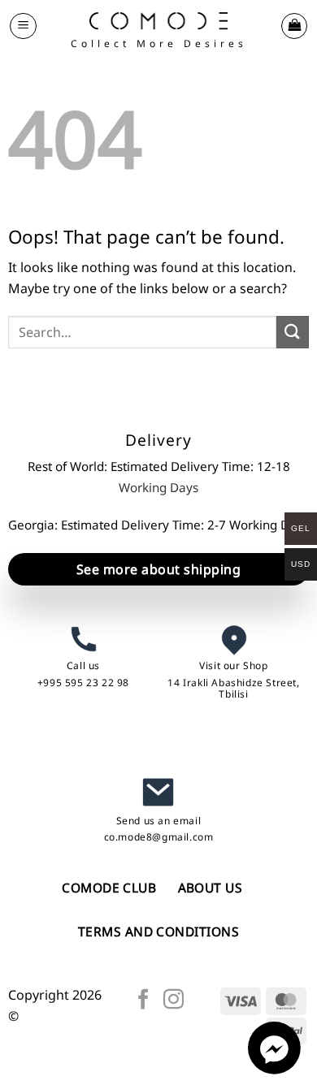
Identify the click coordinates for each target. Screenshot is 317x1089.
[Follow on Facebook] (143, 1000)
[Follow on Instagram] (173, 1000)
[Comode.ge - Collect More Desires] (158, 20)
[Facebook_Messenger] (274, 1069)
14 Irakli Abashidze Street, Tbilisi (233, 688)
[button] (23, 26)
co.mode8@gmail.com (159, 837)
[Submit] (292, 332)
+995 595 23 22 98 (83, 682)
